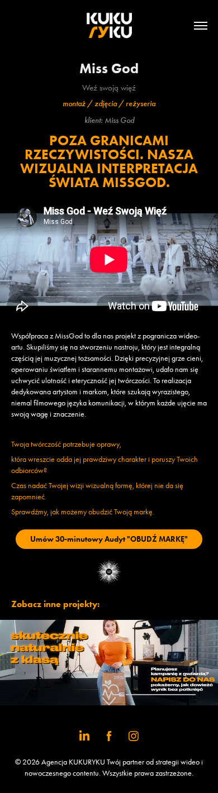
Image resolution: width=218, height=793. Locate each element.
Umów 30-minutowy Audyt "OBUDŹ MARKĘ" (109, 539)
